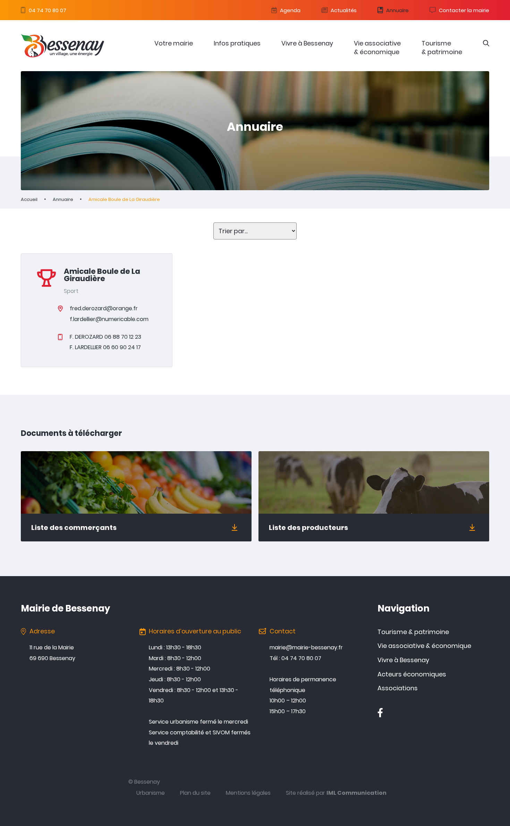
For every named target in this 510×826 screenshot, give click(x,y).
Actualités (343, 10)
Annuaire (397, 10)
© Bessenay (144, 782)
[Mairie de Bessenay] (62, 45)
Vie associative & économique (377, 47)
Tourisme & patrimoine (442, 47)
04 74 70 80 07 (46, 10)
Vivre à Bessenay (307, 43)
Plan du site (195, 793)
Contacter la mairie (463, 10)
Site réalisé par (336, 793)
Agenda (289, 10)
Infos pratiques (237, 43)
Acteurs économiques (411, 674)
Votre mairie (173, 43)
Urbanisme (150, 793)
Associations (397, 688)
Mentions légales (248, 793)
